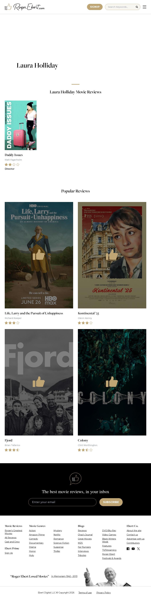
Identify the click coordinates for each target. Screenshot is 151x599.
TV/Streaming (109, 550)
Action (32, 530)
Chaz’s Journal (85, 534)
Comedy (33, 539)
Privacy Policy (103, 592)
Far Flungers (84, 547)
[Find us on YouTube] (133, 549)
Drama (32, 547)
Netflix (57, 534)
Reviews (82, 530)
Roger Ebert (108, 554)
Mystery (58, 530)
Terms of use (85, 592)
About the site (134, 530)
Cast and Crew (12, 541)
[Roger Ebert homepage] (25, 7)
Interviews (83, 551)
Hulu (31, 555)
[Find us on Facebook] (128, 548)
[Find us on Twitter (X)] (138, 548)
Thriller (57, 551)
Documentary (36, 543)
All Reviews (10, 537)
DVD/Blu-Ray (109, 530)
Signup (95, 6)
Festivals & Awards (111, 558)
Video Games (109, 534)
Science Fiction (61, 543)
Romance (59, 539)
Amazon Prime (37, 534)
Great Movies (85, 539)
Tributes (82, 555)
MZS (80, 543)
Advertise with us (135, 539)
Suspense (59, 547)
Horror (32, 551)
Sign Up (9, 553)
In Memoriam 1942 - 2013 (64, 576)
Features (106, 546)
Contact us (132, 534)
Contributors (133, 543)
